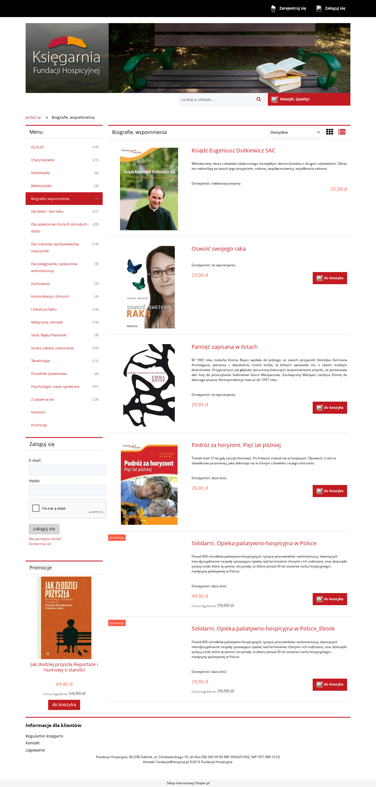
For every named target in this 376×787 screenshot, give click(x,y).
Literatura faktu (44, 309)
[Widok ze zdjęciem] (329, 132)
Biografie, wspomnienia (50, 198)
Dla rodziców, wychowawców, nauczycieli (55, 247)
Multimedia (40, 172)
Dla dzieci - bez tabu (47, 211)
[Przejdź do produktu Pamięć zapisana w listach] (149, 385)
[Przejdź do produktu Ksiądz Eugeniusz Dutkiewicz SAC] (149, 189)
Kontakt (33, 742)
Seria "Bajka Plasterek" (49, 335)
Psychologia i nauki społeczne (55, 386)
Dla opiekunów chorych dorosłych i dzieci (59, 228)
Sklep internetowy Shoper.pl (188, 783)
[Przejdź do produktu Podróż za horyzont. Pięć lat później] (149, 483)
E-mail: (35, 460)
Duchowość (40, 283)
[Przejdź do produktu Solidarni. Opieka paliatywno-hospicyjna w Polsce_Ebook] (149, 630)
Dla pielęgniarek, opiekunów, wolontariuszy (54, 267)
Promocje (39, 425)
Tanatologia (40, 360)
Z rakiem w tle (42, 399)
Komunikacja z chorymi (50, 296)
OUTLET (37, 147)
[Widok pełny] (341, 132)
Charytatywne (42, 159)
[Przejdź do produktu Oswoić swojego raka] (149, 287)
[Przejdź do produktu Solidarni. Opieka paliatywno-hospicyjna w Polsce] (149, 545)
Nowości (38, 412)
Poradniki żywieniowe (49, 373)
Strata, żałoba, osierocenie (52, 347)
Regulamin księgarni (44, 736)
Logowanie (35, 750)
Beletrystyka (41, 185)
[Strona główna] (188, 55)
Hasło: (34, 480)
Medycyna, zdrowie (47, 322)
